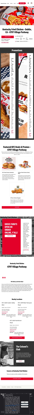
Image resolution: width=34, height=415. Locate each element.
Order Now (12, 131)
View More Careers (17, 378)
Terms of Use (14, 410)
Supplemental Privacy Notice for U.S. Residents (12, 405)
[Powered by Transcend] (6, 413)
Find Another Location (17, 337)
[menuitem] (8, 3)
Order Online (7, 36)
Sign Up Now (30, 134)
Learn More (26, 249)
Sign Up (20, 361)
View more (17, 207)
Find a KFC (31, 396)
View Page (4, 313)
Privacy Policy (2, 411)
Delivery (31, 38)
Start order (22, 3)
